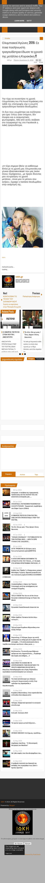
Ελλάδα (7, 38)
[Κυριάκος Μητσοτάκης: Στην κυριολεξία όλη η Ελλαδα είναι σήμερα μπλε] (6, 693)
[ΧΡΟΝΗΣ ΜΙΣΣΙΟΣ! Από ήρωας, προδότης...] (6, 733)
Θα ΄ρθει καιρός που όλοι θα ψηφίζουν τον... (26, 753)
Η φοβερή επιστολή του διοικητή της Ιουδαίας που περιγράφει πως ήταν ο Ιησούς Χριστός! (24, 765)
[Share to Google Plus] (17, 321)
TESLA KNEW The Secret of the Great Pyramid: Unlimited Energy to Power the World (25, 598)
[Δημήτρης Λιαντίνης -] (6, 743)
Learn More (19, 21)
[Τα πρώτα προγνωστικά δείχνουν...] (6, 723)
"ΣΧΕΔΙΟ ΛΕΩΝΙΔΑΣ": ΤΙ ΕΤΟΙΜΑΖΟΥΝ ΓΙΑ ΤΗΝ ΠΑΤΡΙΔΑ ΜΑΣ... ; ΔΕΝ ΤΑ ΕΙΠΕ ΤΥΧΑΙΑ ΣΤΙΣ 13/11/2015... (26, 539)
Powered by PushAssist (32, 854)
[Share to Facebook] (11, 321)
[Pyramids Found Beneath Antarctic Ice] (6, 607)
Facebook (17, 281)
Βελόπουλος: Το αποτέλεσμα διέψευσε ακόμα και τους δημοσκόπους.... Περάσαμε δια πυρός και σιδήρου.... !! (26, 653)
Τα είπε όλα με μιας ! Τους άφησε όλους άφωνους (32, 334)
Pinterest (27, 281)
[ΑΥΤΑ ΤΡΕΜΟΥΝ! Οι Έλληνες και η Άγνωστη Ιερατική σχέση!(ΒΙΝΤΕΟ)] (6, 549)
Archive (22, 475)
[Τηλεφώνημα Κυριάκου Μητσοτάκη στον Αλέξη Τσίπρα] (6, 628)
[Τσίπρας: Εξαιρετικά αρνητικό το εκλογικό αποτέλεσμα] (6, 703)
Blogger (31, 359)
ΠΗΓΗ (3, 257)
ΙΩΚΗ (2, 802)
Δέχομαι (27, 843)
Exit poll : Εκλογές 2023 (19, 713)
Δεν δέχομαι (19, 843)
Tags (36, 475)
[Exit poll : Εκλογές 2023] (6, 713)
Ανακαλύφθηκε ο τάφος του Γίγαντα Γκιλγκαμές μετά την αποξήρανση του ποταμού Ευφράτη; (24, 586)
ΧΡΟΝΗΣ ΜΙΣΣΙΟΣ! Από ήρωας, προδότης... (26, 733)
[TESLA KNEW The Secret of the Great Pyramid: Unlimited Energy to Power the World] (6, 596)
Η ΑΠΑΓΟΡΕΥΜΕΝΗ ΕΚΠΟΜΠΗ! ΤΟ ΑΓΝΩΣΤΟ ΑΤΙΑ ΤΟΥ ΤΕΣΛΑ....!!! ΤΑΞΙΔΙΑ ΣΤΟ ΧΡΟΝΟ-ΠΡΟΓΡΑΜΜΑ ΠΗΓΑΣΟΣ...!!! (25, 561)
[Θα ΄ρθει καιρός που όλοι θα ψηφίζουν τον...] (6, 753)
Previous (2, 319)
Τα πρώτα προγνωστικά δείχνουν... (23, 723)
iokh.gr (9, 60)
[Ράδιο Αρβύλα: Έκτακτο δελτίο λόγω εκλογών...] (6, 617)
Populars (8, 474)
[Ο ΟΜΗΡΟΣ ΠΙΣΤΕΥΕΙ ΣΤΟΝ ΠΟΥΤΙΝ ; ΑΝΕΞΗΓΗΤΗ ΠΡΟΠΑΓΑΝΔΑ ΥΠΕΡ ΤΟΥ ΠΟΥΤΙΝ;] (11, 319)
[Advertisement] (23, 144)
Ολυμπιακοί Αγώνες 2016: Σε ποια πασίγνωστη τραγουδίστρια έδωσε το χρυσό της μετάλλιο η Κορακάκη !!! (22, 49)
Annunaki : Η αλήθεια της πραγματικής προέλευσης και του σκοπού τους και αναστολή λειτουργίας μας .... (24, 495)
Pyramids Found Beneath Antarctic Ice (25, 607)
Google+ (24, 281)
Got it (29, 21)
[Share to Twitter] (14, 321)
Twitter (20, 281)
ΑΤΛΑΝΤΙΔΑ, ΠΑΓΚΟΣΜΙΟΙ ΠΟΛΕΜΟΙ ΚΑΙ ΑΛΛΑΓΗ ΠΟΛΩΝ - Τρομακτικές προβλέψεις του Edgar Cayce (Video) (26, 506)
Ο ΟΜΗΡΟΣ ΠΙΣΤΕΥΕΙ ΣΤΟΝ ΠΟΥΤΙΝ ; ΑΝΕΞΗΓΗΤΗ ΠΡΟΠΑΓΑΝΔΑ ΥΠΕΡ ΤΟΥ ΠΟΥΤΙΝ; (11, 337)
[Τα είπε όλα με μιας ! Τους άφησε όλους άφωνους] (32, 319)
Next (41, 319)
